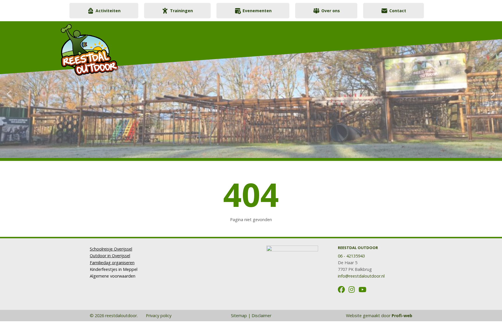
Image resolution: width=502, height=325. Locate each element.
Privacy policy (158, 315)
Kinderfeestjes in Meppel (113, 269)
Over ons (330, 10)
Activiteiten (108, 10)
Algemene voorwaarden (112, 276)
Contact (397, 10)
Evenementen (257, 10)
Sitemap (239, 315)
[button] (9, 94)
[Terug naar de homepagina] (119, 47)
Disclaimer (261, 315)
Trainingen (181, 10)
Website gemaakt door (379, 315)
